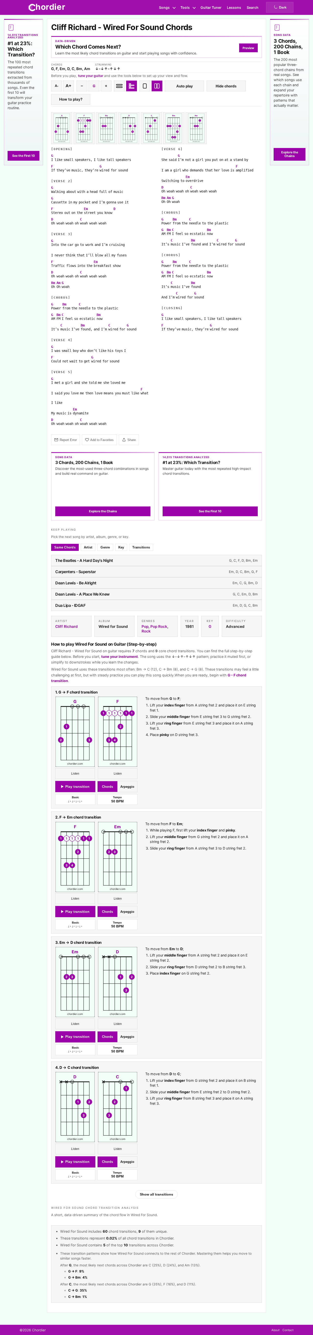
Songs (164, 7)
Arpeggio (127, 786)
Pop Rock (158, 626)
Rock (146, 631)
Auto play (184, 86)
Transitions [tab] (141, 547)
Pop (145, 626)
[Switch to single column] (144, 86)
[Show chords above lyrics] (131, 86)
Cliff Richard (66, 626)
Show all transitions (156, 1194)
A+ (68, 85)
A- (56, 86)
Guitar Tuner (211, 7)
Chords (107, 786)
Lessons (234, 7)
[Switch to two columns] (157, 86)
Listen (75, 774)
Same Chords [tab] (65, 547)
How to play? (70, 99)
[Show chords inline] (119, 86)
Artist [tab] (88, 547)
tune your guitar (90, 76)
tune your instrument (119, 656)
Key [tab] (121, 547)
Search (252, 7)
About (275, 1330)
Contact (287, 1330)
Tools (185, 7)
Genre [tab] (105, 547)
